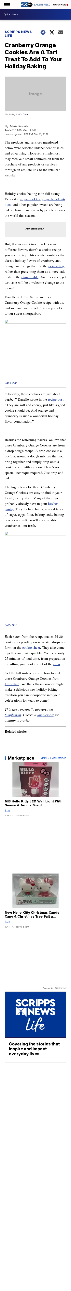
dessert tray (56, 266)
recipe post (56, 399)
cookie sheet (31, 647)
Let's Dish (22, 114)
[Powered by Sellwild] (60, 988)
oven (56, 663)
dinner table (29, 277)
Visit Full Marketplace (53, 758)
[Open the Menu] (6, 4)
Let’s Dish (12, 683)
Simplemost (13, 714)
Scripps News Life (18, 34)
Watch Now (59, 5)
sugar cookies (30, 199)
